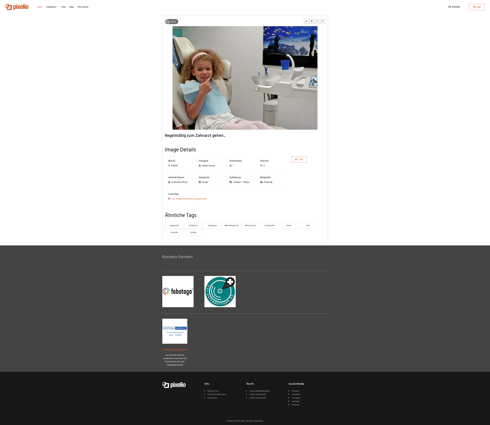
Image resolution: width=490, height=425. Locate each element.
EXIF (300, 159)
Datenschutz (213, 391)
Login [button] (478, 7)
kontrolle (174, 232)
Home (39, 7)
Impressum (212, 397)
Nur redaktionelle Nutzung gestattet (189, 199)
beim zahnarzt (250, 225)
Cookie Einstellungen (216, 394)
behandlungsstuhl (232, 225)
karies (289, 225)
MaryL (173, 21)
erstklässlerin (270, 225)
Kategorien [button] (51, 7)
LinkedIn (295, 391)
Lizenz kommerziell (258, 397)
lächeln (193, 232)
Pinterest (296, 404)
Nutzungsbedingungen (260, 391)
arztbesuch (193, 225)
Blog (72, 7)
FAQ (63, 7)
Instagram (296, 397)
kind (308, 225)
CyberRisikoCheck (175, 349)
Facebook (296, 394)
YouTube (295, 401)
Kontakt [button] (456, 7)
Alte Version (83, 7)
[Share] (322, 21)
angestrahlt (174, 225)
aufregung (212, 225)
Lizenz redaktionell (258, 394)
